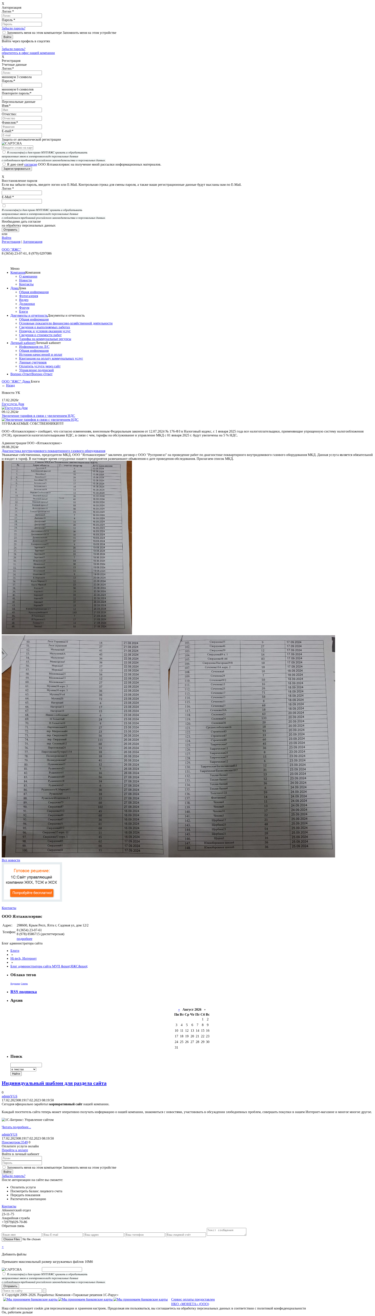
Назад (10, 385)
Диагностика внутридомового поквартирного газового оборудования (53, 451)
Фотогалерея (28, 296)
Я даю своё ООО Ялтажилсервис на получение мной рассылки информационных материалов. (84, 164)
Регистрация (11, 241)
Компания (17, 272)
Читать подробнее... (16, 1127)
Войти (6, 238)
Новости (25, 280)
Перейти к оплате (15, 1150)
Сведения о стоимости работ (40, 335)
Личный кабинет (23, 343)
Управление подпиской (36, 370)
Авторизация (32, 241)
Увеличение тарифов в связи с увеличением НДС (38, 416)
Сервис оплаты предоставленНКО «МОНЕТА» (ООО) (193, 1302)
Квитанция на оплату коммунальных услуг (51, 358)
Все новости (11, 860)
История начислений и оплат (40, 354)
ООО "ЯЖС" (12, 381)
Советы (24, 983)
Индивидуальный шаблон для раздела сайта (54, 1083)
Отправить (10, 1286)
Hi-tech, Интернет (23, 958)
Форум (24, 307)
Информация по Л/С (34, 347)
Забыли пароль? (13, 28)
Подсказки (15, 983)
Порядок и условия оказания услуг (45, 331)
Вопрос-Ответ (20, 374)
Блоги (23, 311)
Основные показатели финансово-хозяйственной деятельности (66, 323)
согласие (30, 164)
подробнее (24, 939)
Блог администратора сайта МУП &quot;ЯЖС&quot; (49, 966)
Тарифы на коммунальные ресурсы (45, 339)
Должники (27, 304)
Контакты (26, 284)
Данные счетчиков (33, 362)
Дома (14, 288)
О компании (28, 276)
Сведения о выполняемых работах (44, 327)
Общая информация (34, 292)
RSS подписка (23, 991)
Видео (23, 300)
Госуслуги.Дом (13, 404)
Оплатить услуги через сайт (40, 366)
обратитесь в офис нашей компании (28, 53)
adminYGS (9, 1096)
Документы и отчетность (29, 315)
